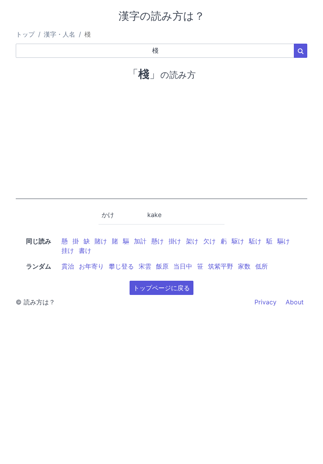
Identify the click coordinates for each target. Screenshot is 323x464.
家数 (244, 266)
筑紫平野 (220, 266)
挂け (67, 250)
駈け (255, 241)
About (295, 302)
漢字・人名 (59, 34)
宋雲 (145, 266)
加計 (140, 241)
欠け (209, 241)
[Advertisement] (161, 144)
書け (85, 250)
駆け (238, 241)
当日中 (182, 266)
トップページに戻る (161, 288)
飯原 (162, 266)
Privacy (265, 302)
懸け (157, 241)
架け (192, 241)
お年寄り (91, 266)
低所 (261, 266)
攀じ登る (121, 266)
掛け (175, 241)
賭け (101, 241)
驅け (283, 241)
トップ (25, 34)
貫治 (67, 266)
